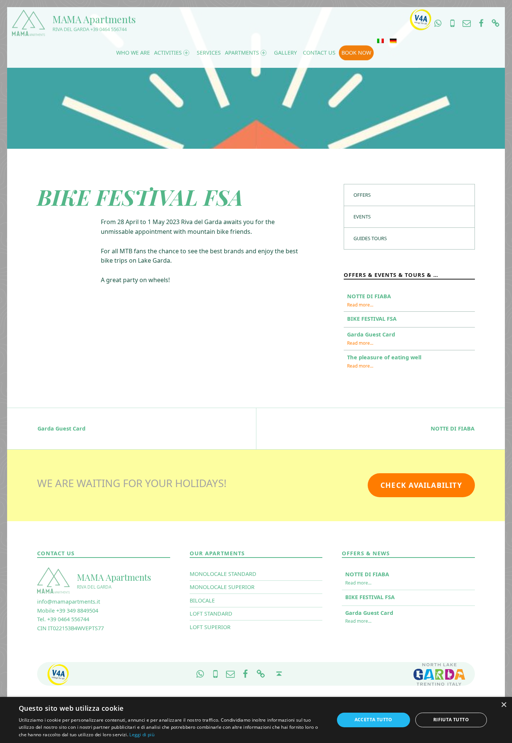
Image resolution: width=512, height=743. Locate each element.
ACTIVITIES (168, 52)
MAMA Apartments (94, 19)
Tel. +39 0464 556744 (63, 619)
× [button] (503, 705)
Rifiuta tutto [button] (451, 719)
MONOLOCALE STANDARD (223, 573)
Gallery (285, 52)
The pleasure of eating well (384, 357)
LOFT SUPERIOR (210, 627)
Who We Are (133, 52)
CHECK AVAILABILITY (421, 485)
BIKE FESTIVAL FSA (372, 318)
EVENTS (362, 216)
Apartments (242, 52)
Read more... (360, 305)
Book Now (356, 52)
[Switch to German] (393, 41)
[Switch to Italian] (380, 41)
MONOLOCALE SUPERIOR (222, 587)
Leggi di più (141, 734)
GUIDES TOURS (370, 238)
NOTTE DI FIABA (369, 296)
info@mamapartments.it (68, 601)
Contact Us (319, 52)
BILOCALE (202, 600)
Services (209, 52)
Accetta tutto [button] (373, 719)
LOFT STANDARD (211, 613)
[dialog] (256, 720)
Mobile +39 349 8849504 (67, 610)
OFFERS (362, 194)
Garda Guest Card (371, 334)
